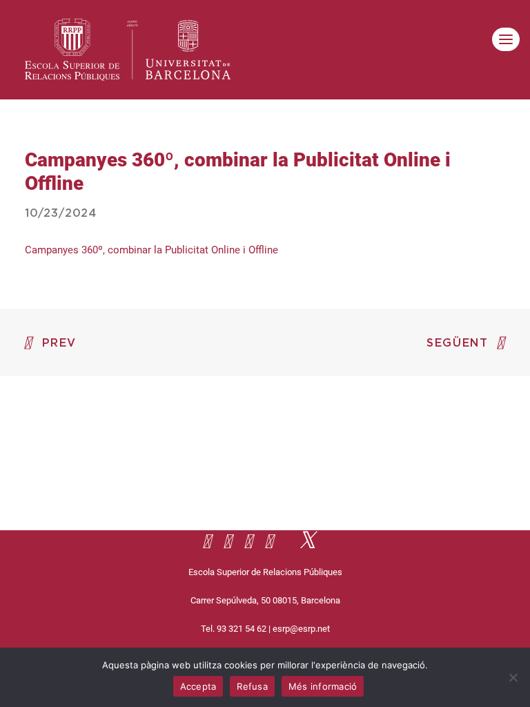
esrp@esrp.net (301, 628)
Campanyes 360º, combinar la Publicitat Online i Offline (151, 250)
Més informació (322, 686)
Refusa (252, 686)
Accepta (198, 686)
